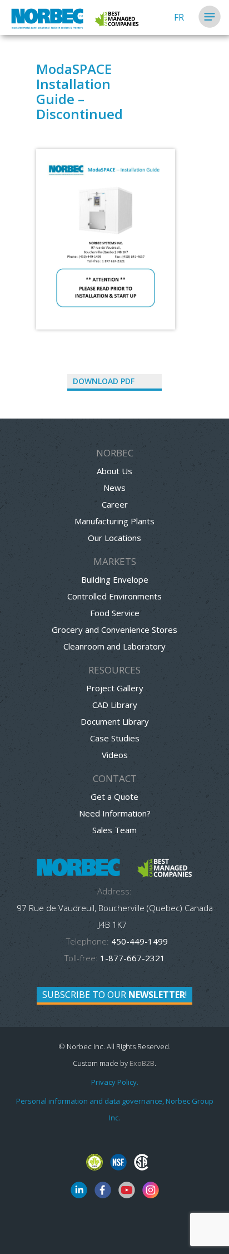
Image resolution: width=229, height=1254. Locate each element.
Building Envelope (114, 579)
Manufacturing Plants (114, 521)
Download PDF (104, 381)
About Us (114, 470)
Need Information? (115, 813)
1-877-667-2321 (132, 957)
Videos (115, 754)
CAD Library (114, 704)
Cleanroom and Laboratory (114, 646)
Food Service (115, 612)
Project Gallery (114, 688)
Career (115, 504)
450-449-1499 (138, 941)
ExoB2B (142, 1063)
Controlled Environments (114, 596)
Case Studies (115, 738)
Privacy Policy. (114, 1082)
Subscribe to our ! (114, 995)
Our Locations (114, 537)
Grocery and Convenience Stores (114, 629)
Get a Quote (114, 796)
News (114, 487)
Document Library (115, 721)
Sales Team (114, 829)
